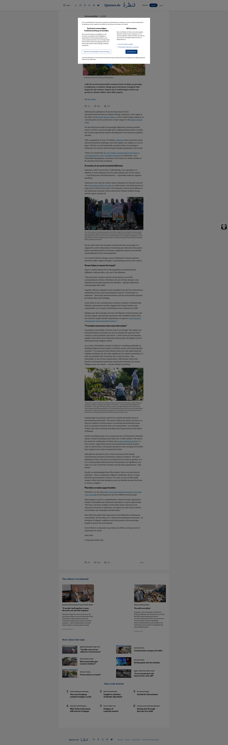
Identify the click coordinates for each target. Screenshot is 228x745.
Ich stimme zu (131, 52)
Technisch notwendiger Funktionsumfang (97, 51)
